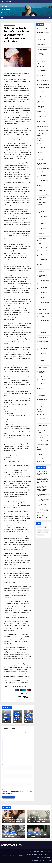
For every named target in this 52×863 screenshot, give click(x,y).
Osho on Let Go (41, 268)
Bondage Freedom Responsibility (28, 715)
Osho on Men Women (43, 302)
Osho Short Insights (42, 402)
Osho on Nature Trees (43, 313)
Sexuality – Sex (48, 854)
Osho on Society (41, 360)
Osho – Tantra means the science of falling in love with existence (23, 695)
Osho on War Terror (42, 379)
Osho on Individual (42, 259)
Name (4, 764)
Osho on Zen (40, 383)
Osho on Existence (42, 216)
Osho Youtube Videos (42, 422)
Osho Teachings (41, 418)
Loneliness (40, 532)
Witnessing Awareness (17, 717)
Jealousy (40, 529)
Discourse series (47, 857)
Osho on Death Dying (42, 194)
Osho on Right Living (42, 341)
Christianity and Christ (43, 87)
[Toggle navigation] (25, 18)
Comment (5, 737)
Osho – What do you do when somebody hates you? (42, 473)
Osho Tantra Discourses (9, 25)
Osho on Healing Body (43, 250)
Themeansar (3, 856)
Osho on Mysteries (42, 309)
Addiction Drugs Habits (43, 32)
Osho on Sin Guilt (41, 357)
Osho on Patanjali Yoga (43, 320)
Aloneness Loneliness (43, 36)
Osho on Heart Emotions (34, 832)
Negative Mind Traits (42, 130)
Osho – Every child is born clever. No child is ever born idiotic (43, 511)
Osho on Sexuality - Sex (6, 715)
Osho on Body (41, 171)
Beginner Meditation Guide (9, 832)
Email (4, 773)
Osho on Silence (41, 353)
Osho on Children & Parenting (35, 817)
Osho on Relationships (43, 329)
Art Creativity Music (42, 49)
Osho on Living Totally (43, 280)
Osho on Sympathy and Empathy (37, 835)
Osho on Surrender (42, 367)
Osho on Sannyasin (42, 344)
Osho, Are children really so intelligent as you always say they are (38, 821)
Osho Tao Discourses (42, 415)
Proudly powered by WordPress (8, 855)
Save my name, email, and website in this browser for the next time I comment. (17, 792)
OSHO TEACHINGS (6, 9)
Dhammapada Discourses (36, 860)
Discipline (40, 527)
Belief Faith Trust (41, 67)
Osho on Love (40, 283)
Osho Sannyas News (42, 399)
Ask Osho (39, 58)
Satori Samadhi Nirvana (34, 851)
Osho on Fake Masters (43, 220)
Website (4, 781)
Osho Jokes (40, 159)
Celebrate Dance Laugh (43, 84)
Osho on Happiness (42, 247)
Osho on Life (40, 271)
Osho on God (40, 243)
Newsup (20, 855)
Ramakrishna (40, 535)
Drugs (44, 527)
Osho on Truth (41, 376)
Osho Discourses (41, 147)
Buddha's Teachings (42, 80)
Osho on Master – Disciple (45, 851)
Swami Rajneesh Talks (43, 440)
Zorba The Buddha (42, 461)
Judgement (45, 529)
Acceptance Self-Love (43, 28)
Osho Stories (40, 406)
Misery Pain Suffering (42, 126)
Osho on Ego (40, 207)
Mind (42, 854)
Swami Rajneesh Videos (43, 444)
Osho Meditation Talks (43, 168)
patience (46, 532)
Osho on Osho (41, 316)
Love (39, 854)
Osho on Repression (42, 337)
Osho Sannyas (41, 395)
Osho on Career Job (42, 180)
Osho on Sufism (41, 364)
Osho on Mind (40, 306)
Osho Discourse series (43, 143)
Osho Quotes (40, 392)
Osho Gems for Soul (42, 156)
